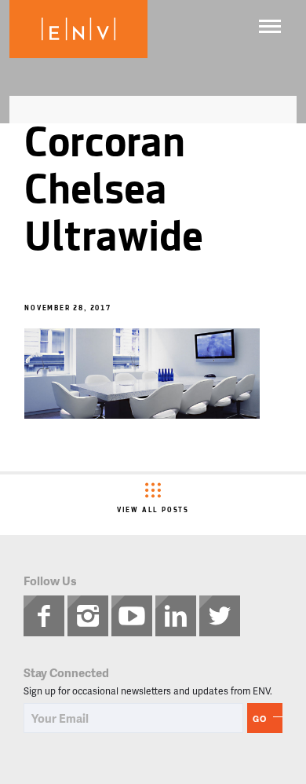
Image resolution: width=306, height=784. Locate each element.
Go (260, 718)
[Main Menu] (270, 26)
